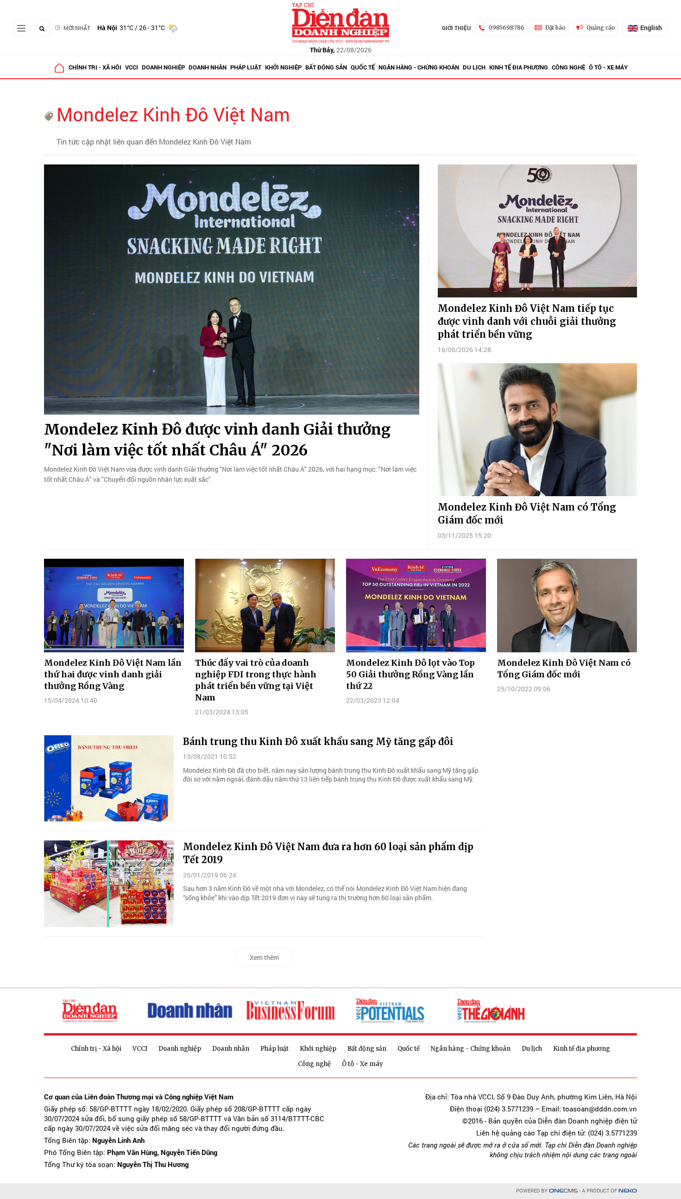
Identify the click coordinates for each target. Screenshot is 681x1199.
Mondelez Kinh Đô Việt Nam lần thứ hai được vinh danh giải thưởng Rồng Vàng (113, 674)
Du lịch (474, 67)
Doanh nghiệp (163, 67)
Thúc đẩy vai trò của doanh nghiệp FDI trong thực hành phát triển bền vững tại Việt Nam (255, 680)
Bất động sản (326, 67)
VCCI (131, 67)
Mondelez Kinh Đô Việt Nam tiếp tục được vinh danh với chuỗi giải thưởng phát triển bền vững (527, 321)
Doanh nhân (208, 67)
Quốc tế (363, 67)
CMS (563, 1191)
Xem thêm (264, 957)
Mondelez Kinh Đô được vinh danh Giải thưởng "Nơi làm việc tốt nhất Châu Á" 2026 (217, 440)
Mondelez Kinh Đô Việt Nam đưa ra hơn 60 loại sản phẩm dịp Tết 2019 (328, 853)
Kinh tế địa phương (518, 67)
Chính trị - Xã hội (95, 67)
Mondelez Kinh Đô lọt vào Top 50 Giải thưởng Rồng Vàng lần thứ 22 (410, 674)
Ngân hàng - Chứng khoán (418, 67)
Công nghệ (568, 67)
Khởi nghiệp (283, 67)
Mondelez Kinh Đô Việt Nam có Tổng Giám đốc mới (527, 513)
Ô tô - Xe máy (608, 67)
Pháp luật (245, 67)
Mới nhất (76, 28)
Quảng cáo (600, 27)
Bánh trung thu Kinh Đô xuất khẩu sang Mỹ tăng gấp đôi (318, 741)
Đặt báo (555, 27)
